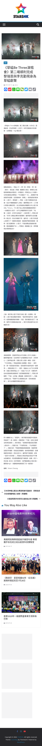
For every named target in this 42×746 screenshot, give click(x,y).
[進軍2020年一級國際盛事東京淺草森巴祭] (21, 594)
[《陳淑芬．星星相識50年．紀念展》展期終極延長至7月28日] (21, 555)
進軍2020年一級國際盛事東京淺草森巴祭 (20, 617)
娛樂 (5, 63)
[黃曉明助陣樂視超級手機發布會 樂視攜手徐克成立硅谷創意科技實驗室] (21, 511)
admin (16, 85)
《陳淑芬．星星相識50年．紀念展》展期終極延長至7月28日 (20, 579)
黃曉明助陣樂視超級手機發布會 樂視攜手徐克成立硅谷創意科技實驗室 (20, 541)
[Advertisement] (23, 95)
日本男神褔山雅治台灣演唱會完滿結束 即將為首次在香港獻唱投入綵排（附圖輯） (22, 492)
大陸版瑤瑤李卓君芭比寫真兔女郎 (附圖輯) (22, 499)
